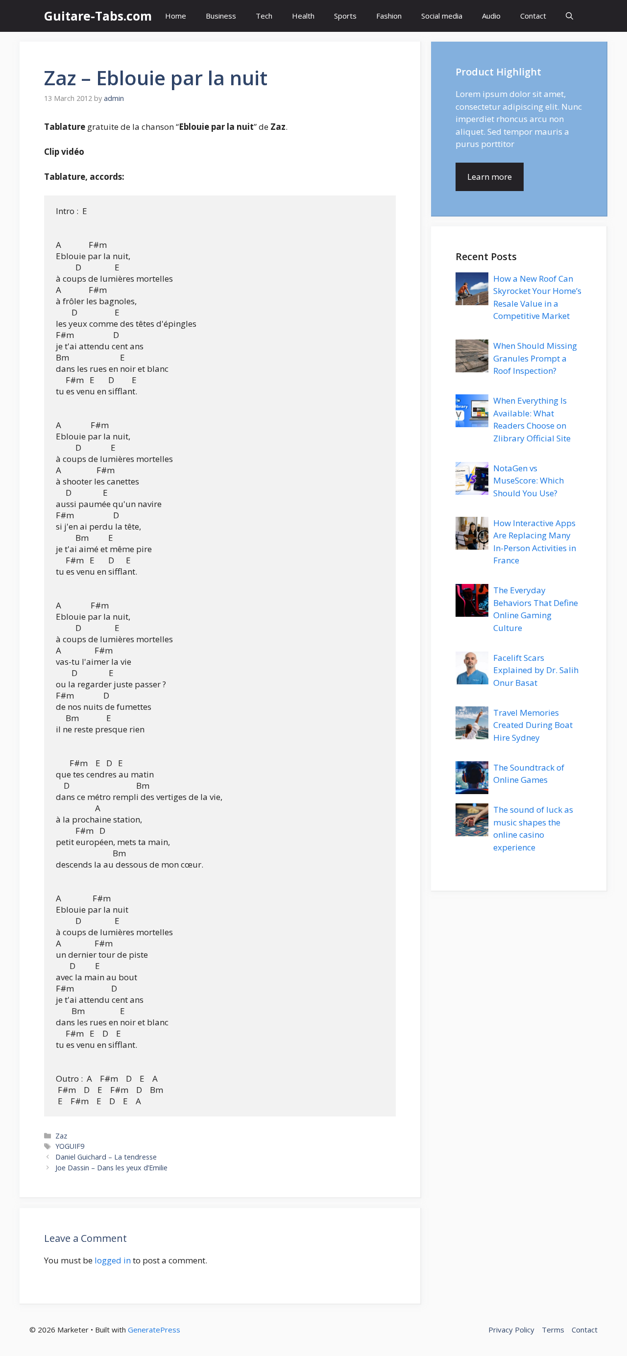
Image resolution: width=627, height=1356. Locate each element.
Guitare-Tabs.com (98, 15)
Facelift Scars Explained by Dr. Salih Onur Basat (536, 670)
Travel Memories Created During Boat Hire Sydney (533, 725)
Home (175, 16)
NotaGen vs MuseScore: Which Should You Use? (528, 480)
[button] (569, 16)
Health (303, 16)
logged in (113, 1260)
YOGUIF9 (69, 1146)
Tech (264, 16)
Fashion (389, 16)
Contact (533, 16)
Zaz (61, 1135)
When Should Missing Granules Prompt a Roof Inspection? (535, 358)
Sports (345, 16)
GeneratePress (154, 1329)
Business (221, 16)
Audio (491, 16)
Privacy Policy (511, 1329)
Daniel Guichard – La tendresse (106, 1157)
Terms (553, 1329)
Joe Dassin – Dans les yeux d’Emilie (111, 1167)
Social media (441, 16)
